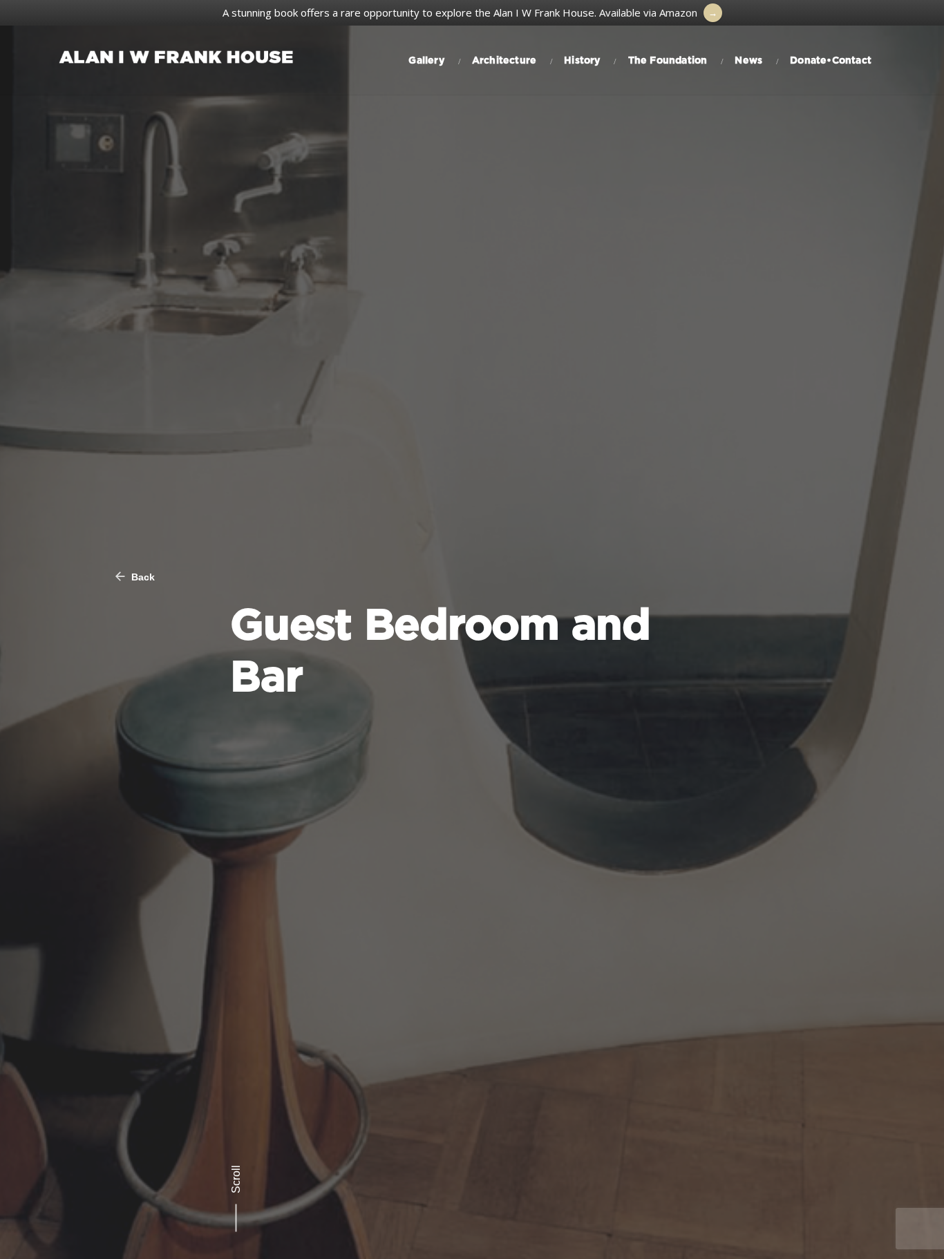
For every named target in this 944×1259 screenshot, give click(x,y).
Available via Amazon (648, 12)
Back (142, 577)
